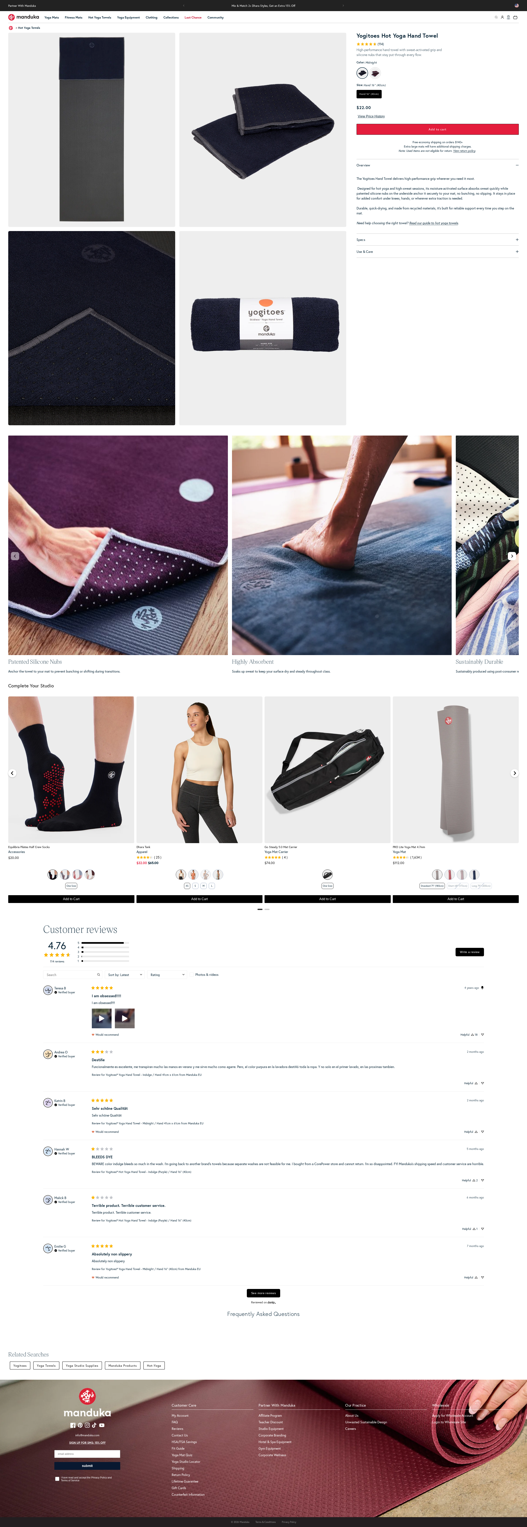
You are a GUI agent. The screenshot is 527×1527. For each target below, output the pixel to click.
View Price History (371, 116)
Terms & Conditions (265, 1522)
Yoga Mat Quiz (182, 1455)
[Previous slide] (15, 556)
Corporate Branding (272, 1435)
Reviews (177, 1428)
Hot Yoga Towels (99, 17)
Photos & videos (206, 974)
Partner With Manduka (22, 6)
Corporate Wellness (272, 1455)
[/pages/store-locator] (508, 17)
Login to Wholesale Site (449, 1422)
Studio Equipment (271, 1428)
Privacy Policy (289, 1522)
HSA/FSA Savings (184, 1442)
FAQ (175, 1422)
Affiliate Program (270, 1415)
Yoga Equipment (128, 17)
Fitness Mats (73, 17)
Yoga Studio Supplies (82, 1365)
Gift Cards (179, 1488)
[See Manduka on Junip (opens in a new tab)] (272, 1302)
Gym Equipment (270, 1448)
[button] (184, 5)
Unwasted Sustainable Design (366, 1422)
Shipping (178, 1468)
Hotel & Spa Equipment (275, 1442)
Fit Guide (178, 1448)
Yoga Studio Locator (186, 1461)
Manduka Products (122, 1365)
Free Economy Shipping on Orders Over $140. (263, 6)
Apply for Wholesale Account (452, 1415)
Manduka (244, 1522)
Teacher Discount (271, 1422)
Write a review (469, 952)
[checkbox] (210, 974)
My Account (180, 1415)
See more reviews (263, 1293)
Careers (350, 1428)
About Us (351, 1415)
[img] (64, 992)
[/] (23, 17)
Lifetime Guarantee (185, 1481)
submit (87, 1466)
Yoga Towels (46, 1365)
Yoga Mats (51, 17)
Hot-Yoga (154, 1365)
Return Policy (181, 1474)
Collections (171, 17)
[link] (370, 44)
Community (216, 17)
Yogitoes (20, 1365)
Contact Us (180, 1435)
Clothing (151, 17)
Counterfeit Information (188, 1494)
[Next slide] (512, 556)
